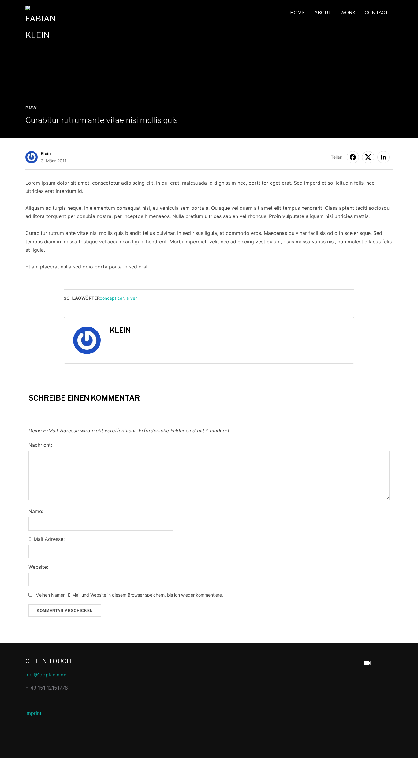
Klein (46, 153)
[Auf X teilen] (368, 157)
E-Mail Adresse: (46, 539)
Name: (35, 511)
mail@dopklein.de (45, 674)
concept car (112, 298)
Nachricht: (40, 445)
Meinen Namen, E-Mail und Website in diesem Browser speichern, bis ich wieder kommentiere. (129, 594)
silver (131, 298)
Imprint (33, 713)
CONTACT (376, 13)
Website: (38, 567)
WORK (348, 13)
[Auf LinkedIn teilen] (383, 157)
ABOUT (322, 13)
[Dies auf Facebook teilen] (353, 157)
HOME (297, 13)
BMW (31, 107)
